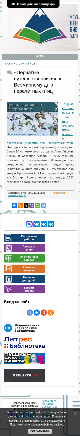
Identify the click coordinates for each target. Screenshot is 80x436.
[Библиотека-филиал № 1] (43, 226)
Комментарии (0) (17, 195)
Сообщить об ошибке (49, 408)
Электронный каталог (29, 258)
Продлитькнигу (29, 248)
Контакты (47, 403)
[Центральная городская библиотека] (36, 226)
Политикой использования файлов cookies (36, 424)
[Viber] (31, 205)
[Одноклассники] (20, 205)
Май (27, 63)
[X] (26, 205)
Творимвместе (29, 289)
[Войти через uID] (30, 312)
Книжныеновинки (29, 269)
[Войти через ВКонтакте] (37, 312)
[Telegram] (43, 205)
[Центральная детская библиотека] (51, 226)
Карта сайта (49, 401)
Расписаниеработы (29, 238)
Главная (9, 63)
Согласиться (40, 431)
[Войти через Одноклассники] (51, 312)
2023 (19, 63)
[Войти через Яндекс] (44, 312)
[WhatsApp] (37, 205)
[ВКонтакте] (14, 205)
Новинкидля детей (28, 279)
